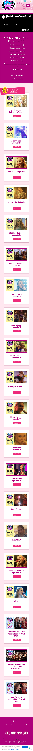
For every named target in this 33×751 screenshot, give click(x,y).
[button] (19, 721)
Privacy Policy (16, 741)
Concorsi (9, 725)
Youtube (13, 733)
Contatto (17, 725)
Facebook (7, 733)
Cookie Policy (24, 741)
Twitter (25, 733)
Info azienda (8, 741)
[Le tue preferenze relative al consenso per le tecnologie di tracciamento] (30, 748)
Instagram (19, 733)
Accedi (25, 725)
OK (27, 747)
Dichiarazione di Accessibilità (16, 743)
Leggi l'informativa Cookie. (15, 749)
